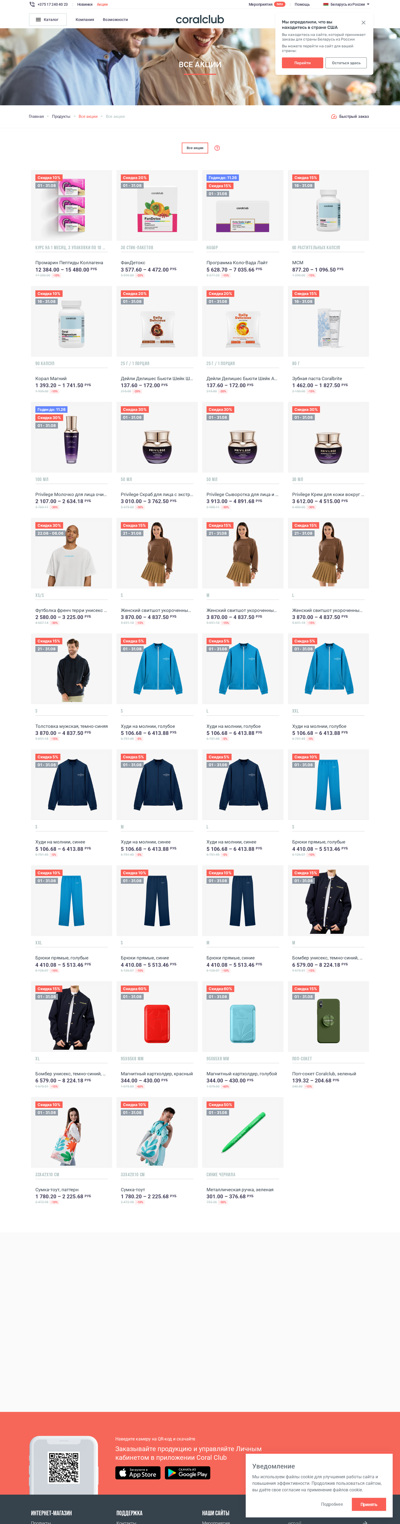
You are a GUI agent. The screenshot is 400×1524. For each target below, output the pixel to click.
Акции (102, 4)
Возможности (115, 19)
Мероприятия (261, 4)
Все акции (195, 148)
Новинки (85, 4)
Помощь (302, 4)
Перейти (302, 63)
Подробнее (332, 1504)
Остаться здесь (346, 63)
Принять (369, 1504)
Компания (85, 19)
